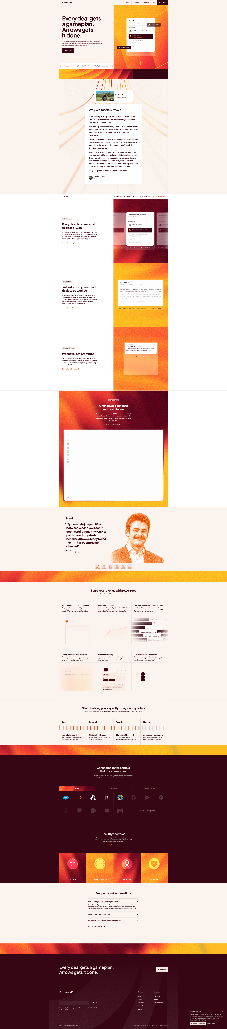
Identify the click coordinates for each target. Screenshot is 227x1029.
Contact (140, 1009)
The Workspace (160, 196)
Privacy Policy (135, 1025)
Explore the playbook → (69, 308)
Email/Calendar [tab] (149, 788)
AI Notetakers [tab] (113, 788)
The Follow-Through (144, 196)
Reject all (202, 1023)
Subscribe (95, 1003)
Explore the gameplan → (69, 243)
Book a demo (141, 1006)
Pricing (128, 2)
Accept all (194, 1023)
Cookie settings (163, 1025)
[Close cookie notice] (222, 1011)
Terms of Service (145, 1025)
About (139, 996)
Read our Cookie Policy (200, 1020)
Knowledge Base (158, 1002)
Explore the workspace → (113, 424)
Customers (136, 2)
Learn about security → (113, 845)
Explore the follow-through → (71, 369)
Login (153, 2)
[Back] (68, 434)
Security (154, 1025)
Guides (156, 999)
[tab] (97, 566)
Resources (146, 2)
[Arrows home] (67, 2)
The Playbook (130, 196)
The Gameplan (117, 196)
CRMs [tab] (77, 788)
